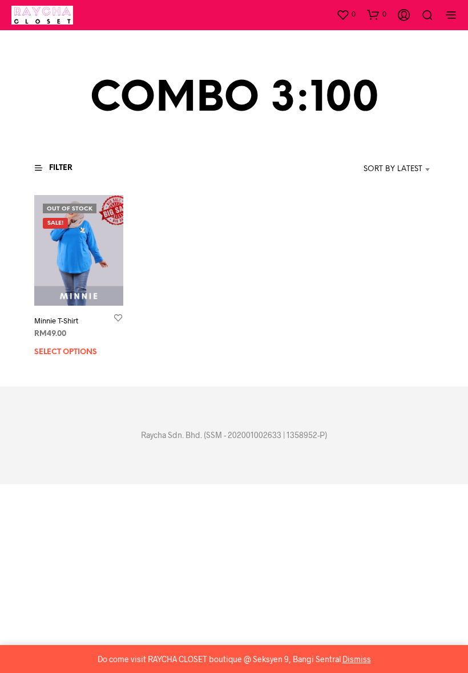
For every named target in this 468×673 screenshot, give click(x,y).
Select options (65, 352)
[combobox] (376, 169)
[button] (346, 14)
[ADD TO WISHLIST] (118, 318)
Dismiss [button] (356, 659)
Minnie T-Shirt (56, 321)
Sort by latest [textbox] (393, 169)
